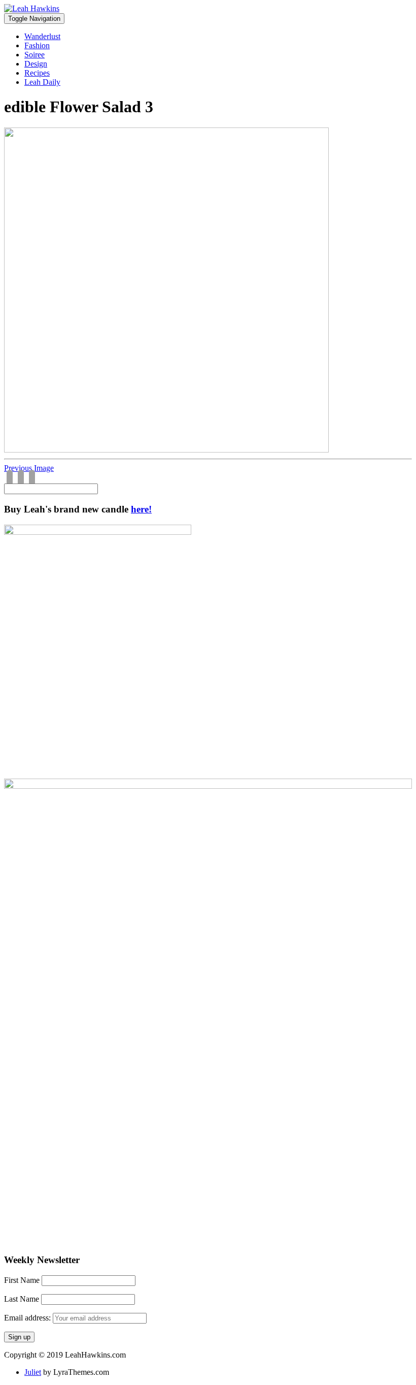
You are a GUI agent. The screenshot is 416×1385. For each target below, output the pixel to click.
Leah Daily (42, 82)
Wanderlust (42, 36)
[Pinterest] (32, 478)
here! (141, 509)
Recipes (37, 73)
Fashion (37, 45)
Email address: (28, 1317)
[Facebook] (9, 478)
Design (35, 63)
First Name (22, 1280)
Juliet (32, 1372)
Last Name (21, 1299)
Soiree (34, 54)
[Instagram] (20, 478)
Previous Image (29, 468)
